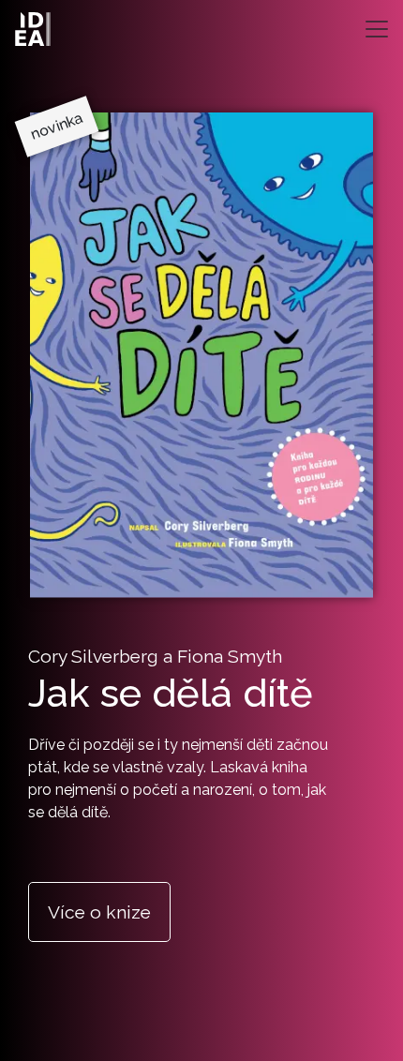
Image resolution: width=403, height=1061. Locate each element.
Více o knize (99, 912)
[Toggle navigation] (377, 29)
